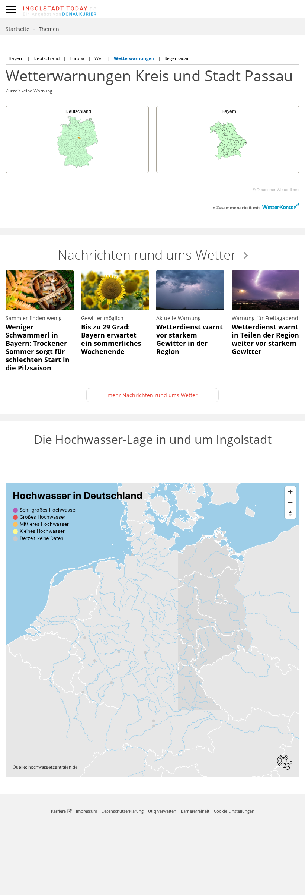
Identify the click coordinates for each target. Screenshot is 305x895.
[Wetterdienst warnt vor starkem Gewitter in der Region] (190, 315)
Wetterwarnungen (134, 58)
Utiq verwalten (162, 811)
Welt (99, 58)
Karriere (59, 811)
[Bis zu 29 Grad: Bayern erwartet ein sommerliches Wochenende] (115, 315)
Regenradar (176, 58)
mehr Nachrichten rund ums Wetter (152, 395)
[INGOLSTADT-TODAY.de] (163, 9)
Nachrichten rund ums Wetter (147, 255)
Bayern (16, 58)
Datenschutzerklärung (123, 811)
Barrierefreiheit (195, 811)
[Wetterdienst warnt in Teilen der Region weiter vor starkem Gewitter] (266, 315)
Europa (77, 58)
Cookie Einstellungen (234, 811)
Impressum (86, 811)
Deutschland (46, 58)
